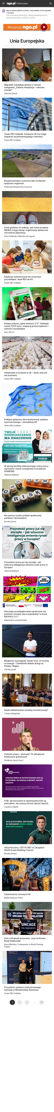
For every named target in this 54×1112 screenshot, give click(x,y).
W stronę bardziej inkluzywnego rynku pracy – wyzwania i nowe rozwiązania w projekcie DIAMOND (27, 469)
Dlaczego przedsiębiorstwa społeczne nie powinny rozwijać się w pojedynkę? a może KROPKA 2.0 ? (25, 614)
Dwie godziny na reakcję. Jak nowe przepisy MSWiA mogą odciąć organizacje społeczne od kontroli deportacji (26, 230)
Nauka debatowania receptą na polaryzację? (26, 710)
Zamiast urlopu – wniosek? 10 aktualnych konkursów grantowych (24, 755)
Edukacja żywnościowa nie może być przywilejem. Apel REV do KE (22, 278)
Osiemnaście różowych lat (17, 894)
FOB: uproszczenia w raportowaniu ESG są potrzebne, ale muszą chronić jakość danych (26, 802)
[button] (3, 3)
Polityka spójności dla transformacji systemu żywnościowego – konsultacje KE (26, 420)
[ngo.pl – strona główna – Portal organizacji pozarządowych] (11, 4)
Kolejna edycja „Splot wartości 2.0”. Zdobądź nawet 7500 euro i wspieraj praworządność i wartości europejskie (26, 326)
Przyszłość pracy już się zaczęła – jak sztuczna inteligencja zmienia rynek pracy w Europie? (26, 565)
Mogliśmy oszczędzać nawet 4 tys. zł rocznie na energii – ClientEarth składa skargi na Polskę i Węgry (26, 663)
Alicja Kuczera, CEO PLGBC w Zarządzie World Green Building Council (24, 848)
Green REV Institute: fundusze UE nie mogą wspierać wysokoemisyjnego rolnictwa (25, 135)
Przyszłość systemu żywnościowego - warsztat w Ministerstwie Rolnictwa (23, 988)
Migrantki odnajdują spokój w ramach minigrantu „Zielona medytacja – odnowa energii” (24, 87)
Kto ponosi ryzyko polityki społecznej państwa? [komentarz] (22, 516)
